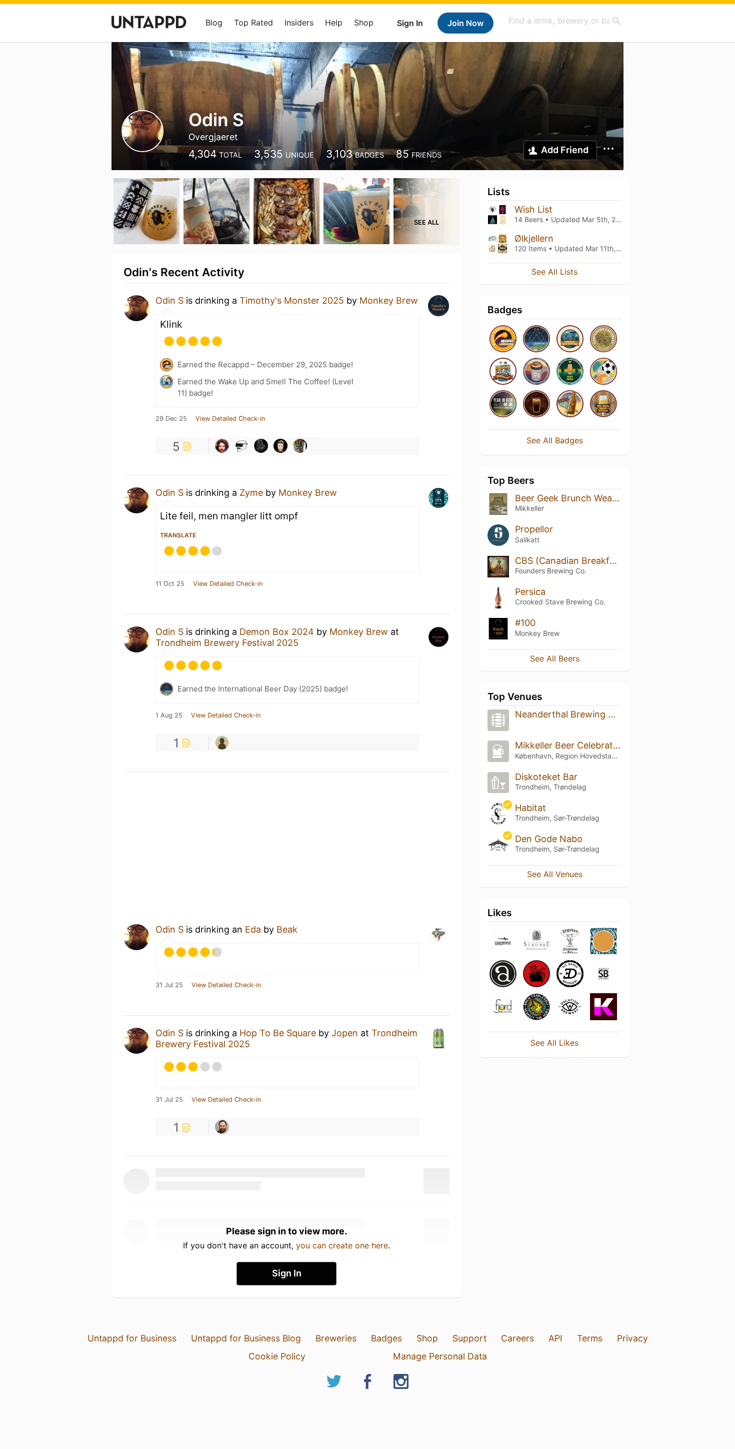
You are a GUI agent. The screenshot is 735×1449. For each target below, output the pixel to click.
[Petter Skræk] (241, 446)
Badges (386, 1338)
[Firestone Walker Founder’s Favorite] (603, 339)
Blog (214, 23)
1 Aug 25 (169, 715)
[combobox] (565, 21)
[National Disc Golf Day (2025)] (570, 339)
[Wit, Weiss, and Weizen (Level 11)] (603, 404)
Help (333, 23)
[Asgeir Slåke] (222, 446)
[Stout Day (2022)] (536, 404)
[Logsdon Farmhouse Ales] (570, 942)
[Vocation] (570, 1007)
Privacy (632, 1338)
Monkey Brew (389, 300)
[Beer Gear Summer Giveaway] (503, 372)
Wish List (533, 209)
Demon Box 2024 (277, 631)
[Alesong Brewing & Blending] (503, 974)
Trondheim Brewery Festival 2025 (227, 642)
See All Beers (555, 658)
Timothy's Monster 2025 (292, 300)
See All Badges (554, 440)
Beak (287, 929)
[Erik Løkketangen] (300, 446)
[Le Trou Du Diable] (536, 974)
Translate (178, 535)
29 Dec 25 (171, 418)
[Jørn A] (281, 446)
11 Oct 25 (170, 583)
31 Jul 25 (169, 985)
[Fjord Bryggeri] (503, 1007)
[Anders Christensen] (222, 1127)
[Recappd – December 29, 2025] (503, 339)
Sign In (410, 23)
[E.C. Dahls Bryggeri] (570, 974)
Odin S (170, 300)
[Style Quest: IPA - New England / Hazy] (570, 372)
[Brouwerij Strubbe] (536, 942)
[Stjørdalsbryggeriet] (603, 974)
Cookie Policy (277, 1356)
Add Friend (564, 150)
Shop (364, 23)
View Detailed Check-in (230, 418)
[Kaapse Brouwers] (603, 1007)
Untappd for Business (132, 1338)
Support (469, 1338)
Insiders (299, 23)
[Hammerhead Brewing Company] (503, 942)
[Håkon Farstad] (222, 743)
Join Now (466, 23)
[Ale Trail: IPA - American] (536, 372)
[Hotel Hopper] (570, 404)
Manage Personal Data (440, 1356)
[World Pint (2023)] (603, 372)
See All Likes (554, 1043)
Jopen (345, 1033)
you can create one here (342, 1245)
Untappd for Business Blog (246, 1338)
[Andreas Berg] (261, 446)
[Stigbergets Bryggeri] (603, 942)
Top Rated (253, 23)
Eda (254, 929)
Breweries (336, 1338)
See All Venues (554, 874)
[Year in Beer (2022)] (503, 404)
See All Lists (555, 272)
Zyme (251, 492)
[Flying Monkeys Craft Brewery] (536, 1007)
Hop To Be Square (278, 1033)
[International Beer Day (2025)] (536, 339)
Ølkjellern (534, 238)
